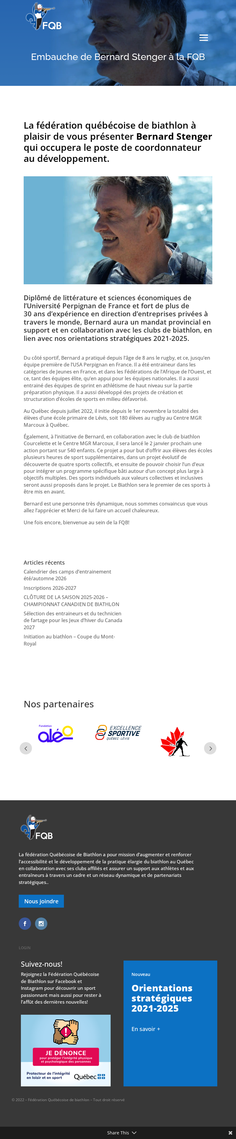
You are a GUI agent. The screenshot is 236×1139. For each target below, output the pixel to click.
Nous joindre (41, 901)
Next (210, 748)
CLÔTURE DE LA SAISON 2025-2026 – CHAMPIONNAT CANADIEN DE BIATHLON (71, 600)
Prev (26, 748)
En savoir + (146, 1029)
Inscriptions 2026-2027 (50, 588)
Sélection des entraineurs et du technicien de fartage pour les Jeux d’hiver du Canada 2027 (73, 620)
